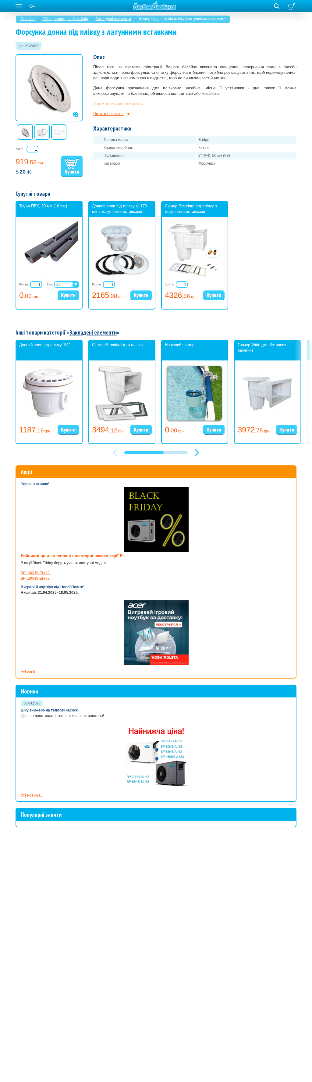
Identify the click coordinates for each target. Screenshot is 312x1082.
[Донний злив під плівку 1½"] (49, 421)
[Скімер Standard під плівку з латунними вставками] (195, 277)
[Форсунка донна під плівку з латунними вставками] (49, 88)
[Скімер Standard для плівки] (122, 421)
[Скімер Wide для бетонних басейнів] (267, 421)
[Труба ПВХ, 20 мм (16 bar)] (49, 277)
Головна (27, 19)
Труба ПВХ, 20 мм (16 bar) (43, 206)
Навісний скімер (179, 344)
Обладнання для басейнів (65, 19)
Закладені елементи (113, 19)
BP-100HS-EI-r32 (35, 573)
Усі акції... (30, 672)
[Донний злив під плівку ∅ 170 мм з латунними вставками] (122, 277)
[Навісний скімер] (195, 421)
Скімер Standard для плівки (117, 344)
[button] (197, 452)
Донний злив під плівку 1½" (44, 344)
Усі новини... (32, 795)
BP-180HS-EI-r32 (35, 578)
